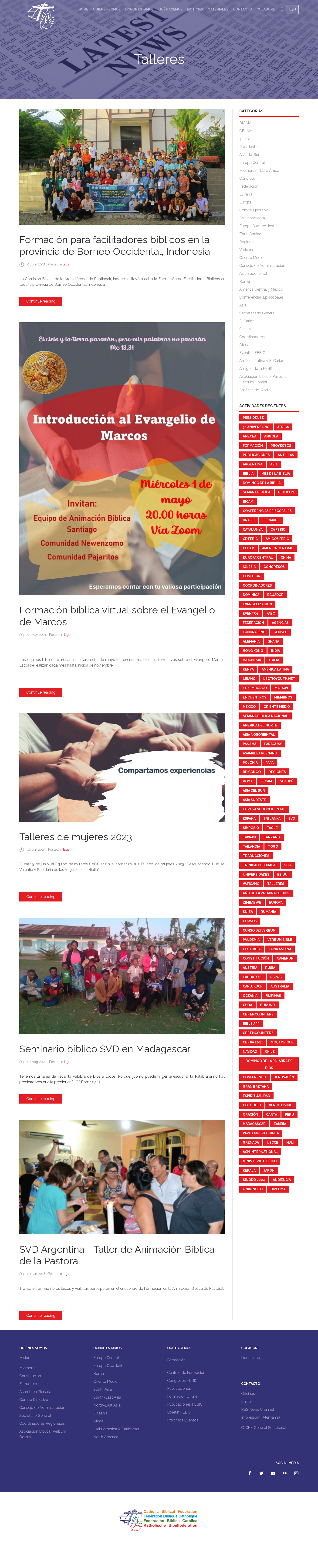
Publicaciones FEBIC (185, 1404)
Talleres (275, 884)
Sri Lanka (272, 818)
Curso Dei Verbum (259, 930)
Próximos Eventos (182, 1420)
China (286, 557)
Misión (24, 1357)
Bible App (251, 1023)
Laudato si (252, 977)
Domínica (251, 595)
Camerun (285, 958)
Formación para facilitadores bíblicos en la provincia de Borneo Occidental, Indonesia (114, 245)
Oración (250, 1114)
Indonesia (252, 660)
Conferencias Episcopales (261, 297)
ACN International (260, 1152)
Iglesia (244, 139)
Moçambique (282, 1042)
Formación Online (182, 1396)
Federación (248, 186)
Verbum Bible (279, 940)
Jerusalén (284, 1077)
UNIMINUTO (253, 1189)
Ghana (273, 641)
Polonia (250, 762)
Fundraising (254, 632)
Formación (253, 445)
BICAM (245, 123)
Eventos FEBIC (252, 353)
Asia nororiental (252, 218)
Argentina (252, 464)
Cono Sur (247, 178)
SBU (287, 865)
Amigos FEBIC (277, 539)
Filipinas (273, 996)
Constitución (256, 958)
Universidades (256, 874)
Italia (274, 660)
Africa (98, 1421)
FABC (271, 613)
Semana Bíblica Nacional (265, 716)
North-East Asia (107, 1405)
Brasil (249, 520)
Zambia (280, 1124)
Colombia (251, 949)
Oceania (100, 1413)
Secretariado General (257, 313)
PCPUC (276, 977)
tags (66, 264)
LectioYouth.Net (279, 679)
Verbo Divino (280, 1105)
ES (291, 9)
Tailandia (251, 846)
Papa (270, 762)
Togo (273, 846)
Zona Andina (250, 234)
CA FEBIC (278, 529)
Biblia (248, 473)
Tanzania (272, 837)
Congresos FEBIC (182, 1380)
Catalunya (253, 529)
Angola (271, 436)
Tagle (272, 828)
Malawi (281, 688)
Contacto (242, 9)
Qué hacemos (170, 9)
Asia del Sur (249, 154)
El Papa (245, 194)
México (249, 707)
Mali (290, 1142)
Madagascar (254, 1124)
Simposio (251, 828)
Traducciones (256, 856)
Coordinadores (252, 337)
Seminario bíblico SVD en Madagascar (105, 1049)
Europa (245, 202)
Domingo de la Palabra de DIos (269, 1064)
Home (83, 9)
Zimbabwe (252, 902)
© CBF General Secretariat (264, 1427)
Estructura (28, 1384)
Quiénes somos (107, 9)
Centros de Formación (186, 1372)
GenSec (280, 632)
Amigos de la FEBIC (256, 368)
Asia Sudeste (254, 800)
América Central (277, 548)
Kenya (248, 669)
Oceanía (246, 329)
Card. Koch (253, 986)
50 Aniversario (256, 427)
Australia (280, 986)
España (249, 818)
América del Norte (255, 390)
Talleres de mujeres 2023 (75, 837)
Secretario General (35, 1415)
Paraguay (273, 744)
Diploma (278, 1189)
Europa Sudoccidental (258, 226)
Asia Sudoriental (253, 273)
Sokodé (286, 781)
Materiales (218, 9)
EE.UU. (282, 874)
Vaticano (246, 250)
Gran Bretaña (256, 1086)
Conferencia (255, 1077)
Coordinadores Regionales (42, 1423)
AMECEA (249, 436)
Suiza (248, 912)
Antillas (286, 455)
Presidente (248, 146)
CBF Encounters (258, 1014)
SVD (291, 818)
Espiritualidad (256, 1096)
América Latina (275, 669)
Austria (250, 968)
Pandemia (251, 940)
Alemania (251, 641)
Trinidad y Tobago (259, 865)
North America (105, 1437)
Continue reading (40, 301)
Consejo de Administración (262, 265)
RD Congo (252, 772)
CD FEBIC (250, 539)
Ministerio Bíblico (260, 1161)
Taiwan (249, 837)
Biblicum (286, 492)
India (275, 651)
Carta (271, 1114)
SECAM (266, 781)
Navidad (250, 1051)
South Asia (102, 1389)
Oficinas (248, 1393)
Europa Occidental (109, 1365)
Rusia (270, 968)
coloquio (252, 1105)
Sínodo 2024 (254, 1180)
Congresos (274, 567)
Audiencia (282, 1180)
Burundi (268, 1005)
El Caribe (246, 321)
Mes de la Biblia (275, 473)
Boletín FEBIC (179, 1412)
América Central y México (261, 289)
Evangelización (257, 604)
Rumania (268, 912)
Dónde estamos (139, 9)
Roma (244, 281)
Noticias (195, 9)
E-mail (246, 1401)
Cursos (250, 921)
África (244, 345)
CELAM (245, 131)
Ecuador (275, 595)
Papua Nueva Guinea (261, 1133)
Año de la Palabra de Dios (266, 893)
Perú (289, 1114)
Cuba (247, 1005)
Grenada (251, 1142)
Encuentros (254, 697)
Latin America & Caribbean (116, 1429)
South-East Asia (107, 1397)
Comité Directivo (33, 1399)
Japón (269, 1170)
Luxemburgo (255, 688)
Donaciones (251, 1357)
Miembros (283, 697)
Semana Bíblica (256, 492)
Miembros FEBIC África (259, 170)
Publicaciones (256, 455)
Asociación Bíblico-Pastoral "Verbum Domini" (263, 379)
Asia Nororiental (259, 734)
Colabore (266, 9)
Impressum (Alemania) (260, 1417)
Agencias (280, 623)
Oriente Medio (251, 257)
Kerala (249, 1170)
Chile (270, 1051)
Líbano (249, 679)
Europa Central (252, 162)
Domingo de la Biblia (262, 483)
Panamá (249, 744)
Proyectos (281, 445)
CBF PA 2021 (253, 1042)
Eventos (251, 613)
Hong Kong (253, 651)
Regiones (247, 242)
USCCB (272, 1142)
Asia (243, 305)
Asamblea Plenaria (260, 753)
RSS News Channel (257, 1409)
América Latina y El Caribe (261, 360)
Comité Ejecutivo (254, 210)
